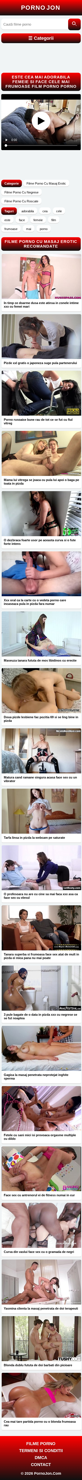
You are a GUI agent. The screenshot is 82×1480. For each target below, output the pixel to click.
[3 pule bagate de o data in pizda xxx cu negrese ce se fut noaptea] (41, 988)
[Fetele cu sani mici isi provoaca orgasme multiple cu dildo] (41, 1108)
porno (44, 229)
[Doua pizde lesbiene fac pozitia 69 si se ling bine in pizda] (41, 690)
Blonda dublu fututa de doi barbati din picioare (38, 1365)
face (22, 220)
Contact (41, 1464)
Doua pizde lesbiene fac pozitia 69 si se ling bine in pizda (41, 718)
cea (45, 211)
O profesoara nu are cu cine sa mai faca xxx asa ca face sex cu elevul (41, 895)
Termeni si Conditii (41, 1450)
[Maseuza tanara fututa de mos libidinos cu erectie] (41, 633)
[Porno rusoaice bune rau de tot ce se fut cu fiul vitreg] (41, 393)
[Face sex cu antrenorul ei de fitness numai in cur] (41, 1168)
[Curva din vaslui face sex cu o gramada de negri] (41, 1225)
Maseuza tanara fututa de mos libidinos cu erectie (40, 660)
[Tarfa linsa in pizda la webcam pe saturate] (41, 811)
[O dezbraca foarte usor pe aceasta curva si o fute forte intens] (41, 513)
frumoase (10, 229)
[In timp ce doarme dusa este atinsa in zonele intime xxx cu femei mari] (41, 276)
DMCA (41, 1457)
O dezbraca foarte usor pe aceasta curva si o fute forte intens (40, 541)
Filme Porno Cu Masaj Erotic (46, 183)
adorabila (27, 211)
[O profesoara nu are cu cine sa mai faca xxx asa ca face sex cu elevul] (41, 867)
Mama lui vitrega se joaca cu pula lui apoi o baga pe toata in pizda (41, 481)
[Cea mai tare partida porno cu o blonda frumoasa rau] (41, 1395)
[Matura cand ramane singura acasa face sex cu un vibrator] (41, 750)
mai (28, 229)
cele (59, 211)
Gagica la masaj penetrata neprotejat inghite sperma (36, 1076)
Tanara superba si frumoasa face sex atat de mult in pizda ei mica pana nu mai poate (41, 956)
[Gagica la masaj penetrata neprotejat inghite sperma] (41, 1048)
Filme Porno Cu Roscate (21, 201)
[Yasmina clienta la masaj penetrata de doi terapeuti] (41, 1282)
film (53, 220)
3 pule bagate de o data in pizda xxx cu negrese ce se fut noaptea (40, 1016)
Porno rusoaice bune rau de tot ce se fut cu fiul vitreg (38, 421)
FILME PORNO (41, 1443)
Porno (40, 7)
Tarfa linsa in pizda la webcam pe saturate (34, 837)
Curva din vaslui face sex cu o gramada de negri (39, 1252)
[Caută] (74, 24)
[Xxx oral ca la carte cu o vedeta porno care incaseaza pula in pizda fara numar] (41, 573)
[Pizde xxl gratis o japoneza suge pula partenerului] (41, 336)
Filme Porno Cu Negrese (21, 192)
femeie (38, 220)
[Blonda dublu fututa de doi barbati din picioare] (41, 1338)
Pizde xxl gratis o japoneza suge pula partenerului (40, 363)
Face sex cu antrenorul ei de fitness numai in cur (39, 1195)
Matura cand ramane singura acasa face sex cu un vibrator (40, 779)
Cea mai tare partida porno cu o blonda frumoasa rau (40, 1423)
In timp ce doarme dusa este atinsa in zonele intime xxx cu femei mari (41, 304)
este (7, 220)
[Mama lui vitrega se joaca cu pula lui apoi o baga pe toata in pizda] (41, 453)
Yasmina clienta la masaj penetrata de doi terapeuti (41, 1308)
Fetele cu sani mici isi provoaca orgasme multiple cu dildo (40, 1136)
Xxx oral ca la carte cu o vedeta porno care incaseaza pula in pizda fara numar (35, 602)
